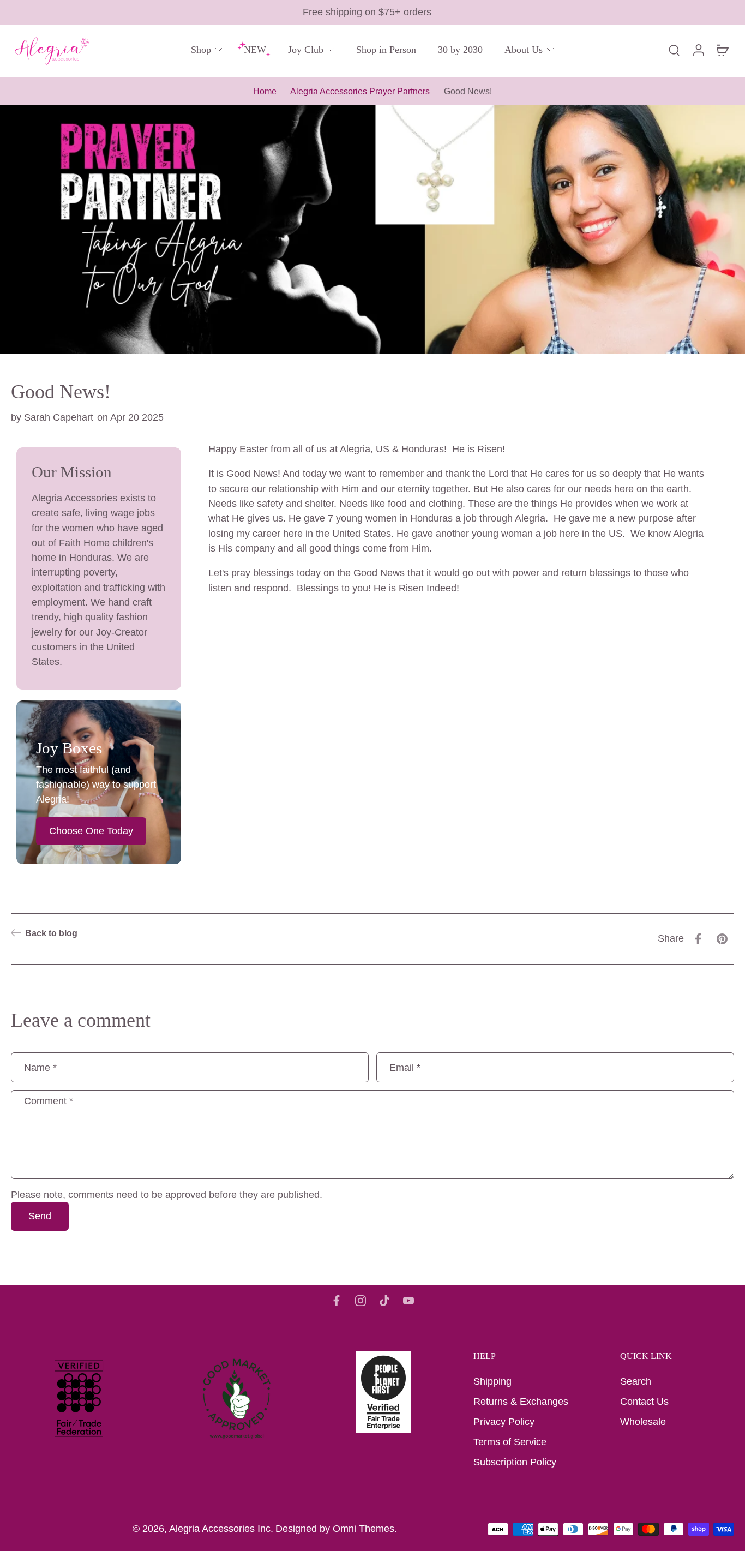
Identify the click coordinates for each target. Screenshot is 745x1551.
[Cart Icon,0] (722, 50)
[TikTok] (384, 1301)
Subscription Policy (514, 1462)
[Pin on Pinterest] (722, 939)
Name (40, 1067)
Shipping (492, 1381)
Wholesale (643, 1421)
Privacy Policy (503, 1421)
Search (635, 1381)
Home (265, 91)
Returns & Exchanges (520, 1401)
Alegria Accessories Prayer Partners (360, 91)
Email (404, 1067)
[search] (674, 50)
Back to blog (51, 933)
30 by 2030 (460, 49)
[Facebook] (337, 1301)
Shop (201, 49)
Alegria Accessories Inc (220, 1528)
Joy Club (305, 49)
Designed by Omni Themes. (336, 1528)
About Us (523, 49)
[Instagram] (360, 1301)
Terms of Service (509, 1441)
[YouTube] (408, 1301)
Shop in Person (386, 49)
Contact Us (644, 1401)
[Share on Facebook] (698, 939)
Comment (48, 1100)
